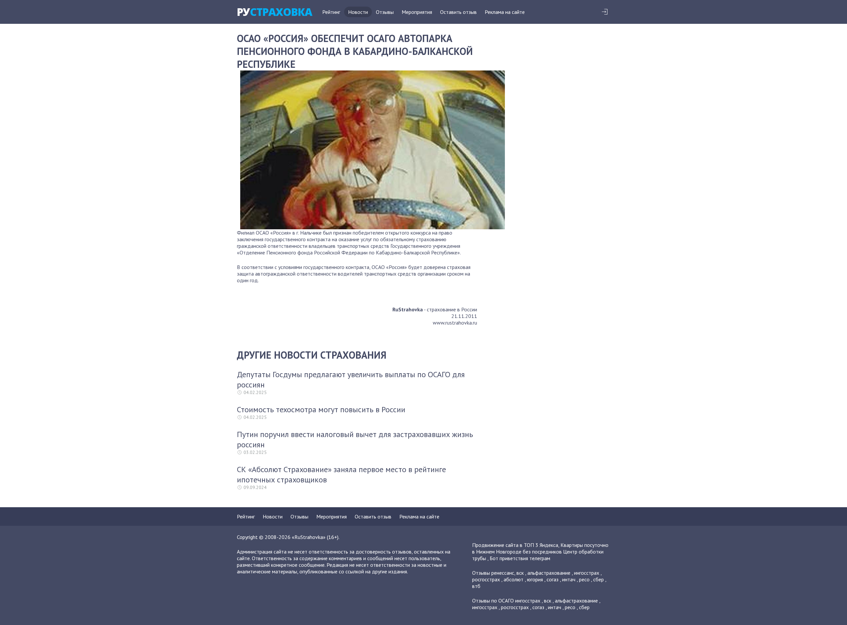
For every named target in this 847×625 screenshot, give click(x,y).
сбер (598, 579)
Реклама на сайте (505, 12)
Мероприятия (417, 12)
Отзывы (385, 12)
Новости (358, 12)
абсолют (513, 579)
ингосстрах (586, 572)
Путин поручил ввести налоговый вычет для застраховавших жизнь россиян (355, 439)
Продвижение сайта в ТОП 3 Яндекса (515, 545)
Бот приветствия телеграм (520, 558)
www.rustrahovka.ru (455, 322)
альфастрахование (548, 572)
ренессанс (502, 572)
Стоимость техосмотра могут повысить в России (321, 409)
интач (568, 579)
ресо (584, 579)
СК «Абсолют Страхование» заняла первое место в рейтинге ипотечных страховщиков (341, 474)
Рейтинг (331, 12)
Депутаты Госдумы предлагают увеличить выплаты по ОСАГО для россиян (351, 379)
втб (476, 586)
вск (520, 572)
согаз (552, 579)
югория (535, 579)
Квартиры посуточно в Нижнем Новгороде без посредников (540, 548)
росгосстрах (486, 579)
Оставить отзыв (458, 12)
